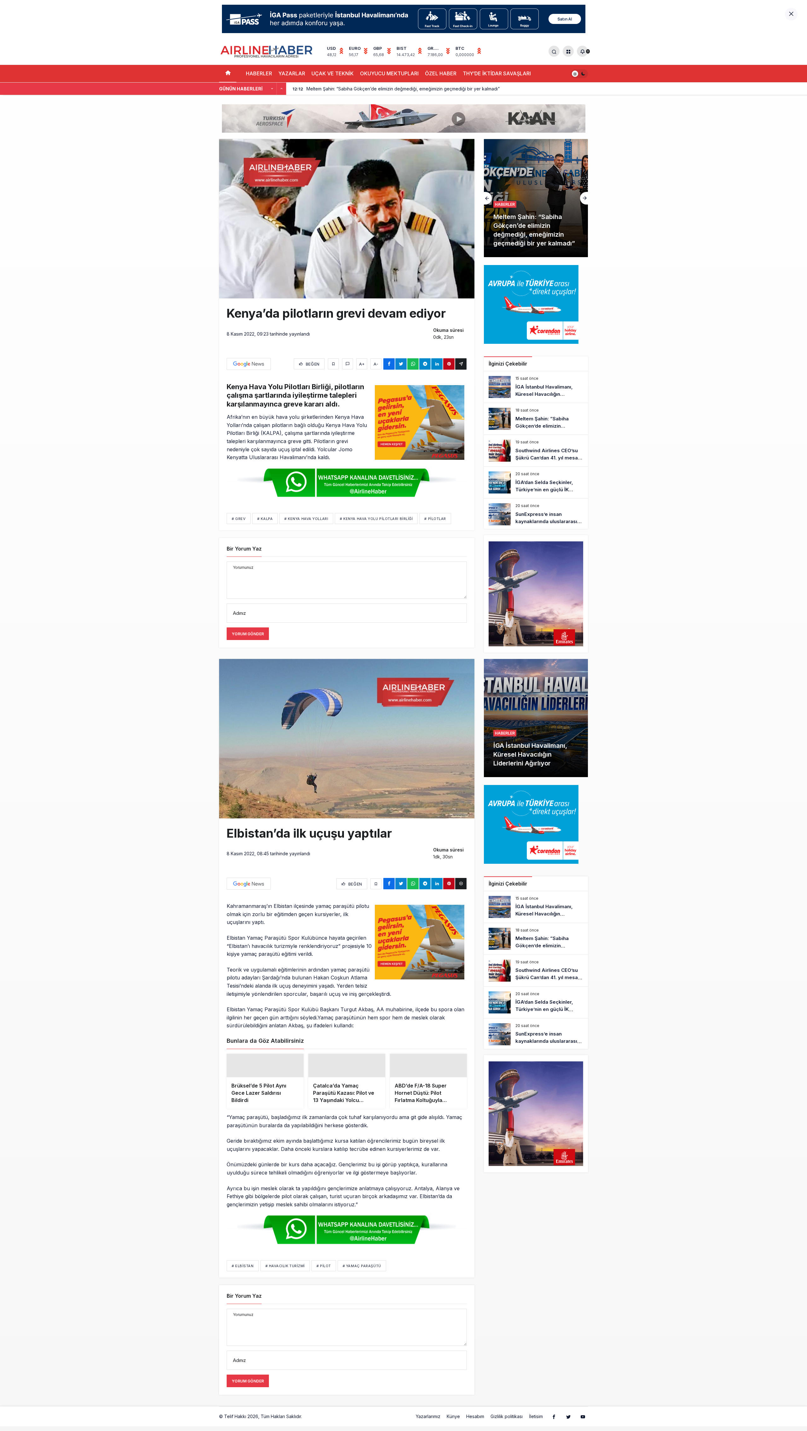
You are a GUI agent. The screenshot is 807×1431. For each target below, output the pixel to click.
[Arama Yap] (554, 51)
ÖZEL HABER (440, 73)
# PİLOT (323, 1280)
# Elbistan (243, 1280)
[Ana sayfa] (227, 73)
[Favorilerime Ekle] (333, 363)
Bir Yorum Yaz (244, 548)
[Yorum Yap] (347, 363)
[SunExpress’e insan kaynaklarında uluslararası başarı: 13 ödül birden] (536, 514)
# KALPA (265, 518)
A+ (362, 363)
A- (376, 363)
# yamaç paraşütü (362, 1280)
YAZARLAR (291, 73)
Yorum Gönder (248, 634)
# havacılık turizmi (285, 1280)
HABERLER (259, 73)
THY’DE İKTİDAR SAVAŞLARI (497, 73)
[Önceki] (272, 89)
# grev (239, 518)
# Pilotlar (435, 518)
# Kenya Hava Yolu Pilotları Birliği (376, 518)
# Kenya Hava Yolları (306, 518)
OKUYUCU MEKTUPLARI (389, 73)
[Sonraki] (281, 89)
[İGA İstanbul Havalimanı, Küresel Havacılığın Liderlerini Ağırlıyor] (536, 387)
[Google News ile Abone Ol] (249, 364)
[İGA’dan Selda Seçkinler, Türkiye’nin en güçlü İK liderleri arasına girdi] (536, 482)
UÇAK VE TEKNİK (332, 73)
